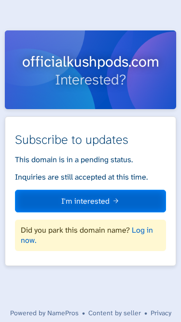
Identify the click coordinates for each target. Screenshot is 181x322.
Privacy (161, 312)
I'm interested (85, 201)
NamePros (63, 312)
